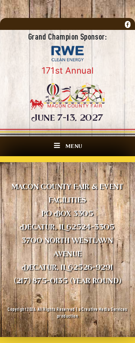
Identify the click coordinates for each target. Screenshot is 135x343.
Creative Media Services (104, 309)
